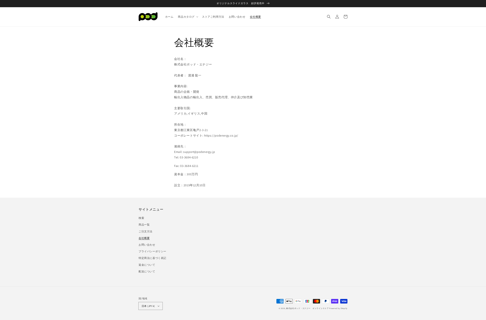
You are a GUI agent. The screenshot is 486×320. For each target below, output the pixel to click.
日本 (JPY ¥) (148, 306)
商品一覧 (144, 224)
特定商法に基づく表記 (152, 258)
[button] (188, 17)
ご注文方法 (145, 231)
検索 (141, 218)
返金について (147, 265)
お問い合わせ (147, 244)
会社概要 (144, 238)
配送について (147, 271)
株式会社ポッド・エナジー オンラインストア (307, 308)
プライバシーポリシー (152, 251)
